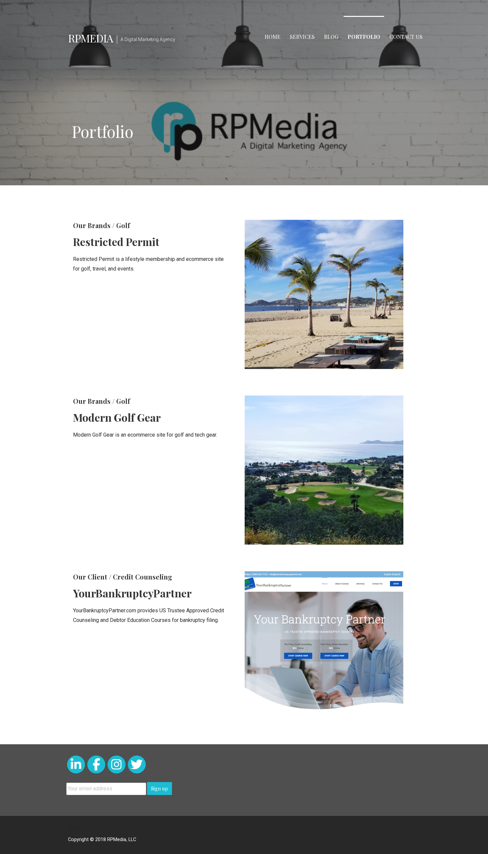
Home (273, 36)
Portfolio (364, 36)
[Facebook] (96, 764)
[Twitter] (137, 764)
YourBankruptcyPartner (132, 593)
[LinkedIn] (76, 764)
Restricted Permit (116, 241)
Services (302, 36)
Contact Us (406, 36)
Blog (331, 36)
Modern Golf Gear (117, 417)
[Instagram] (116, 764)
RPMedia (90, 38)
